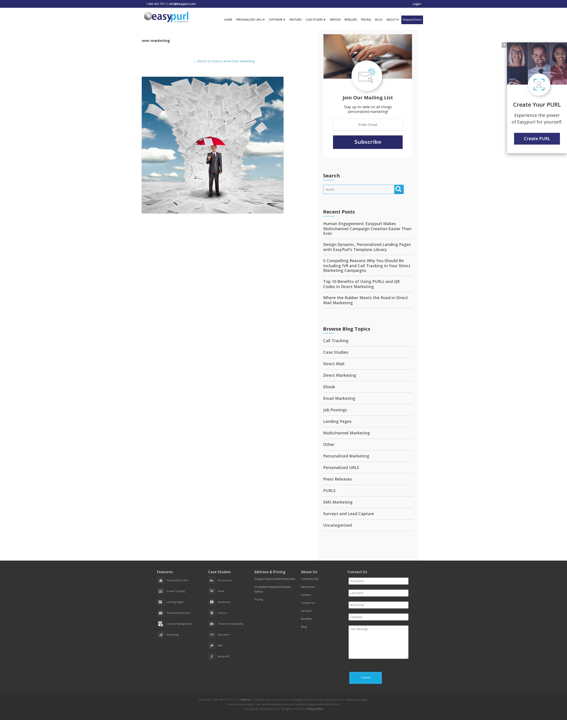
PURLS (329, 490)
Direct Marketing (339, 375)
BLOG (379, 20)
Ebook (329, 386)
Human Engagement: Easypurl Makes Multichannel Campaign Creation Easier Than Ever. (367, 228)
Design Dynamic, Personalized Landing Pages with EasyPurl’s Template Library (367, 247)
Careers (306, 595)
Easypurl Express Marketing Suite (274, 579)
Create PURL (537, 138)
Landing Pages (337, 421)
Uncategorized (337, 525)
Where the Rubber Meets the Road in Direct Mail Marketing (365, 300)
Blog (304, 627)
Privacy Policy (315, 708)
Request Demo (412, 20)
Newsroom (308, 587)
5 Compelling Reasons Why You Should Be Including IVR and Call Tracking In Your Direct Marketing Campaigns (366, 265)
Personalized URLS (341, 467)
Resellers (306, 619)
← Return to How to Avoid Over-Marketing (223, 61)
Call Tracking (335, 340)
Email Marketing (339, 398)
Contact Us (308, 603)
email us (245, 699)
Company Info (310, 579)
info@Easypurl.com (182, 4)
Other (328, 444)
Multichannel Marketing (346, 433)
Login (417, 4)
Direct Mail (333, 363)
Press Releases (337, 479)
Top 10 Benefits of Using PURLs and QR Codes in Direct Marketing (361, 284)
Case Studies (335, 352)
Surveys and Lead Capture (348, 513)
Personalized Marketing (346, 456)
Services (306, 611)
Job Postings (335, 409)
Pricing (258, 599)
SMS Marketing (338, 502)
